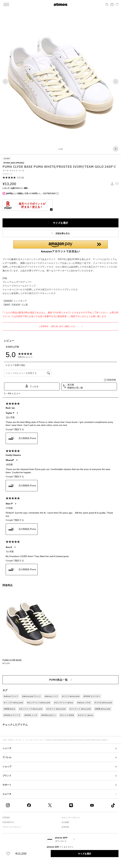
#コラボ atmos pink (103, 702)
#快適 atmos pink (102, 709)
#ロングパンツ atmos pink (38, 702)
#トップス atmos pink (13, 702)
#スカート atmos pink (56, 709)
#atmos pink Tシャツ (31, 696)
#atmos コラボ (83, 702)
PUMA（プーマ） (15, 740)
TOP (4, 740)
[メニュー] (6, 4)
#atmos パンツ (51, 696)
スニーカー (39, 740)
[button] (5, 81)
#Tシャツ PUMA (67, 715)
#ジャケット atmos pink (80, 709)
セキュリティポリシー (70, 817)
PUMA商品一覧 (58, 679)
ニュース (7, 793)
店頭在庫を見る (62, 233)
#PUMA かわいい (48, 715)
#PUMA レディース (12, 715)
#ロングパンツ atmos (63, 702)
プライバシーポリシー (12, 827)
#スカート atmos (85, 715)
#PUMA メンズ (30, 715)
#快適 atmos (9, 709)
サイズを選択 (60, 222)
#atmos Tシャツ (11, 696)
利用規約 (6, 817)
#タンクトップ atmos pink (30, 709)
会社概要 (65, 822)
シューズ (28, 740)
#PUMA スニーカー (92, 696)
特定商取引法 (8, 822)
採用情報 (65, 827)
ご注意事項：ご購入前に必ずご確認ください (58, 326)
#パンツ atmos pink (70, 696)
